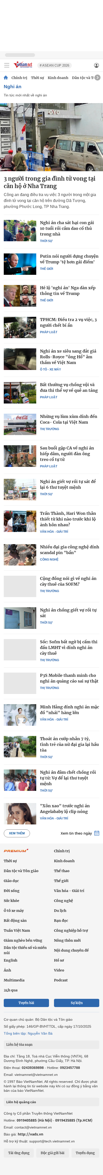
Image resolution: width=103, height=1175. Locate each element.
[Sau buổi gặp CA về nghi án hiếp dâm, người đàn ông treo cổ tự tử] (20, 456)
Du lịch (60, 910)
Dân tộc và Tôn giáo (21, 871)
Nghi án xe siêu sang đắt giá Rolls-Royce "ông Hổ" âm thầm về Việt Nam (68, 357)
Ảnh (7, 970)
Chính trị (19, 78)
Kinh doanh (58, 78)
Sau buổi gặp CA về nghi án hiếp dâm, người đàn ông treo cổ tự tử (67, 454)
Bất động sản (15, 920)
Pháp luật (48, 332)
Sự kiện (77, 1003)
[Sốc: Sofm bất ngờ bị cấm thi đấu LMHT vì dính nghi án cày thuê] (20, 649)
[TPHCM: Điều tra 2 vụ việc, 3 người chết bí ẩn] (20, 327)
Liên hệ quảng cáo (21, 1102)
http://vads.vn (30, 1134)
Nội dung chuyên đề (71, 950)
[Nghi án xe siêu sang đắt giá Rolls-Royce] (20, 359)
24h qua (11, 990)
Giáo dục (11, 881)
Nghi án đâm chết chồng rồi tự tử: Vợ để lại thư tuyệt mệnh (68, 778)
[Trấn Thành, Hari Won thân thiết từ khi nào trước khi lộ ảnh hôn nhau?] (20, 521)
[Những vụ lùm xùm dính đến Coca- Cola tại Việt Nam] (20, 424)
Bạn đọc (61, 920)
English (10, 960)
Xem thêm (17, 833)
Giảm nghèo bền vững (23, 940)
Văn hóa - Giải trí (54, 531)
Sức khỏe (11, 900)
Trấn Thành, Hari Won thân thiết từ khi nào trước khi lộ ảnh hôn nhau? (68, 519)
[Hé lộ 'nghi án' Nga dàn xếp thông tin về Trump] (20, 295)
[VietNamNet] (6, 78)
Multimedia (14, 980)
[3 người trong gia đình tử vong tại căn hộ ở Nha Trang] (51, 137)
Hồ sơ (59, 960)
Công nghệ (49, 559)
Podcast (61, 980)
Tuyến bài (26, 1003)
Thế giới (46, 269)
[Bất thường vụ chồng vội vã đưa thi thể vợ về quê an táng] (20, 392)
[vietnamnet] (23, 68)
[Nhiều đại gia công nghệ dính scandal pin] (20, 555)
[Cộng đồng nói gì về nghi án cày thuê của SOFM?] (20, 586)
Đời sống (12, 891)
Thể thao (62, 871)
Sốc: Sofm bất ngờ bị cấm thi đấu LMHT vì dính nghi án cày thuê (69, 647)
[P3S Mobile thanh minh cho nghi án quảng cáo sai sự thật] (20, 683)
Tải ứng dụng (19, 1153)
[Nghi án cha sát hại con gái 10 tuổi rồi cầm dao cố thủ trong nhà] (20, 230)
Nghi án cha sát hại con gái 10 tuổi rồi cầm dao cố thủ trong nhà (67, 228)
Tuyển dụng (85, 1153)
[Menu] (7, 65)
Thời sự (37, 78)
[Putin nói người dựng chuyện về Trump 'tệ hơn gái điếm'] (20, 264)
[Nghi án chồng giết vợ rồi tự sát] (20, 618)
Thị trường (49, 429)
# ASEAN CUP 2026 (54, 65)
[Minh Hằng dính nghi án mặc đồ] (20, 715)
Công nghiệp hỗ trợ (71, 930)
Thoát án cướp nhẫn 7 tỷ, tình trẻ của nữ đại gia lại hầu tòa (69, 744)
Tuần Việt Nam (17, 930)
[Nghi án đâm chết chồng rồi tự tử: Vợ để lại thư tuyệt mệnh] (20, 780)
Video (59, 970)
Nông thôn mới (67, 940)
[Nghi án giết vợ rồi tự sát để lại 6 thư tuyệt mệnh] (20, 489)
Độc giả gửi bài (52, 1153)
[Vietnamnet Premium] (16, 853)
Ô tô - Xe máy (50, 369)
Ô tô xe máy (14, 910)
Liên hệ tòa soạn (19, 1045)
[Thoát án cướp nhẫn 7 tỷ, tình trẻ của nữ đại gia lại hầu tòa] (20, 746)
